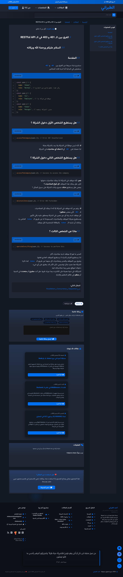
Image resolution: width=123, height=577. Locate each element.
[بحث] (114, 15)
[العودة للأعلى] (119, 566)
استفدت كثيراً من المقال (50, 319)
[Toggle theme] (119, 548)
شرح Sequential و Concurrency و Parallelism (63, 289)
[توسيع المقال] (119, 560)
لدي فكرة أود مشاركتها (63, 322)
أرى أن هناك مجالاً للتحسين (50, 322)
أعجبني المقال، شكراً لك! (63, 319)
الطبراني (108, 7)
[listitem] (23, 533)
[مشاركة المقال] (119, 554)
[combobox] (75, 14)
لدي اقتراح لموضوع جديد (36, 319)
